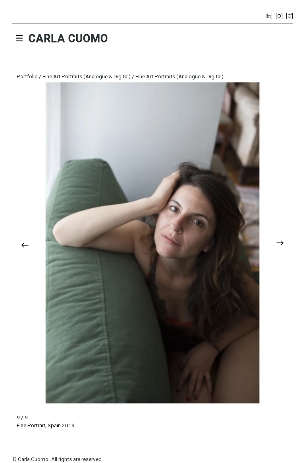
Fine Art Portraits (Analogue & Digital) (87, 77)
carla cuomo (68, 38)
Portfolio (28, 77)
